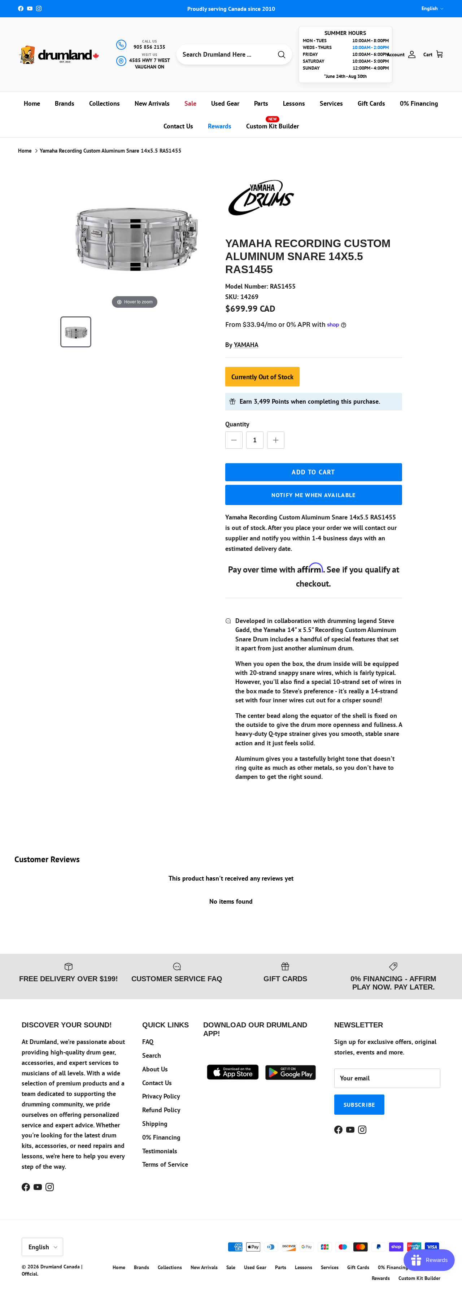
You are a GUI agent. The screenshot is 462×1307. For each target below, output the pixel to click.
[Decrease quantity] (234, 440)
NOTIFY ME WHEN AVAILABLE (313, 495)
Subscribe (359, 1104)
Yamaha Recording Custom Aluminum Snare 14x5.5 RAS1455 (111, 150)
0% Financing (419, 103)
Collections (104, 103)
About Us (155, 1069)
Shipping (154, 1123)
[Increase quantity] (275, 440)
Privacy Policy (161, 1096)
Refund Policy (161, 1110)
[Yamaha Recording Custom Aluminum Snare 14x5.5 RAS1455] (76, 332)
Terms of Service (165, 1164)
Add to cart (313, 472)
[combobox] (224, 54)
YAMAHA (246, 345)
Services (331, 103)
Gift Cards (371, 103)
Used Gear (225, 103)
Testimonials (159, 1151)
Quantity (237, 424)
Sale (190, 103)
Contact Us (178, 126)
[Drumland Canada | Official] (59, 54)
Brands (64, 103)
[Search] (281, 54)
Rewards (219, 126)
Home (32, 103)
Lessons (294, 103)
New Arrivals (152, 103)
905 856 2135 (149, 47)
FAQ (147, 1042)
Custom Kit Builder (272, 123)
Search (151, 1055)
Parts (261, 103)
